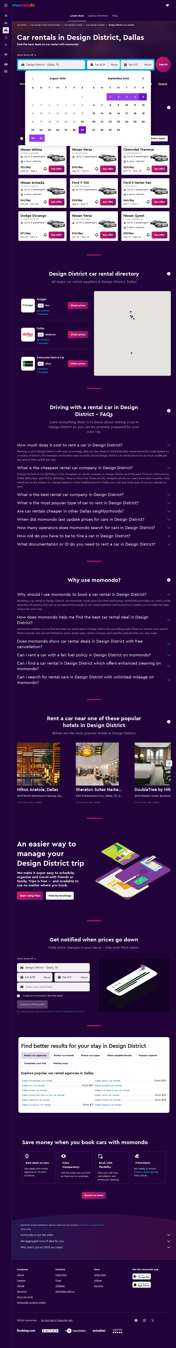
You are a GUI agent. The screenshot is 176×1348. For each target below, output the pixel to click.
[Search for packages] (5, 37)
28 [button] (74, 130)
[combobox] (27, 55)
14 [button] (74, 113)
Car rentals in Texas (73, 25)
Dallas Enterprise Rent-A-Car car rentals (43, 1095)
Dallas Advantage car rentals (37, 1081)
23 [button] (32, 130)
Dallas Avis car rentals (33, 1085)
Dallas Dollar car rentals (34, 1090)
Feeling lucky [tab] (60, 1063)
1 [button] (82, 96)
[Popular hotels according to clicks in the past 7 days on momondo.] (169, 722)
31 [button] (41, 138)
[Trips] (5, 54)
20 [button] (66, 121)
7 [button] (74, 105)
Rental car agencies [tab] (35, 1055)
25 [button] (49, 130)
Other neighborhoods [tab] (119, 1055)
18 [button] (49, 121)
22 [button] (82, 121)
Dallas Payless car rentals (108, 1105)
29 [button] (82, 130)
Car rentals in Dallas (95, 25)
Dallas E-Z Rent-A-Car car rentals (112, 1090)
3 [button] (41, 105)
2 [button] (33, 105)
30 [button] (33, 138)
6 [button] (66, 105)
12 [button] (57, 113)
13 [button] (66, 113)
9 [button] (33, 113)
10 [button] (41, 113)
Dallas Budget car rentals (108, 1085)
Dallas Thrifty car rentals (107, 1100)
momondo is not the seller (36, 1235)
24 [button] (41, 130)
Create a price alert (144, 1172)
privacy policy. (78, 1011)
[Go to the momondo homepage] (23, 5)
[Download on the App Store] (141, 1285)
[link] (56, 169)
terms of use (61, 1011)
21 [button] (74, 121)
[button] (6, 5)
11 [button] (49, 113)
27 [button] (65, 130)
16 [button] (33, 121)
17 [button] (41, 121)
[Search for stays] (5, 23)
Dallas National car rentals (36, 1100)
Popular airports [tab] (148, 1055)
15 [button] (82, 113)
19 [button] (57, 121)
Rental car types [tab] (90, 1055)
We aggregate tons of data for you (42, 1241)
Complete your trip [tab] (35, 1063)
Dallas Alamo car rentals (107, 1081)
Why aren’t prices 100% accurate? (41, 1247)
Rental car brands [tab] (64, 1055)
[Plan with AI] (5, 44)
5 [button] (57, 105)
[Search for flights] (5, 15)
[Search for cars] (5, 30)
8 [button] (82, 105)
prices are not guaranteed (91, 1225)
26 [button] (57, 130)
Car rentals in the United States (45, 25)
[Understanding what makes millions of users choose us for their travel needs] (169, 580)
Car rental (21, 25)
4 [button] (49, 105)
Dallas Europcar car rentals (36, 1105)
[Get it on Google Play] (141, 1276)
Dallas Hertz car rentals (107, 1095)
